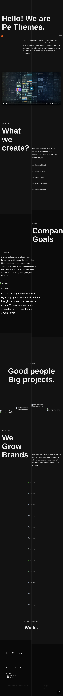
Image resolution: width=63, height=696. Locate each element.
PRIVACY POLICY (12, 685)
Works (31, 627)
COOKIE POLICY (23, 685)
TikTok (11, 677)
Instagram (12, 676)
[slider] (25, 103)
